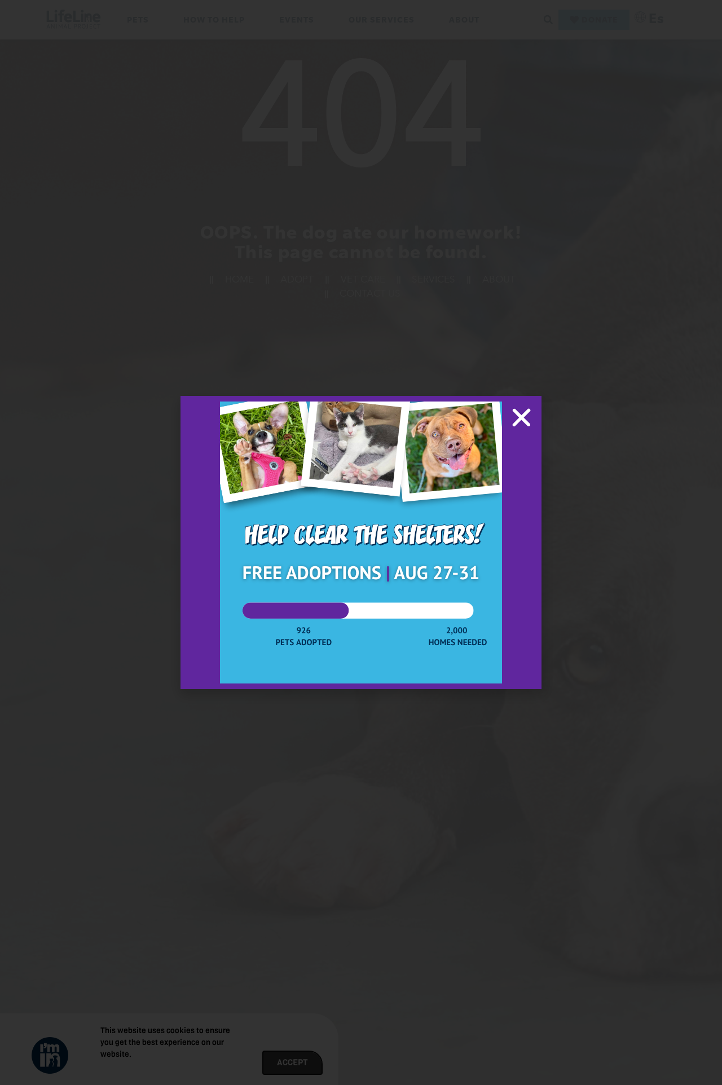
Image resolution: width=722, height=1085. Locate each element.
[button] (521, 417)
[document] (361, 542)
